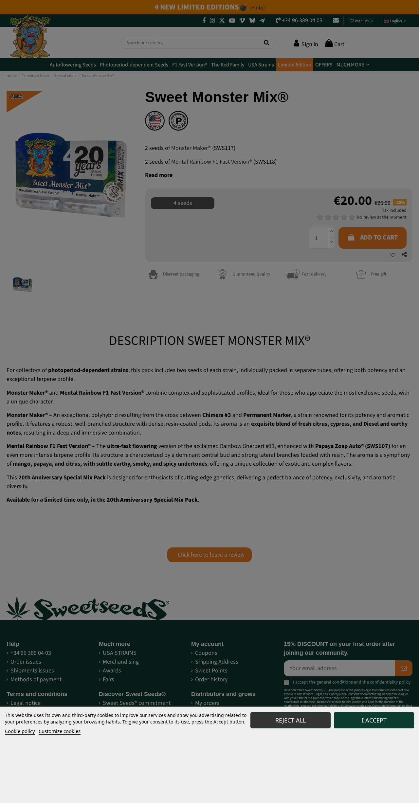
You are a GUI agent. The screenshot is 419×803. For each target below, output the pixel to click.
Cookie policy (20, 731)
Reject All (290, 720)
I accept (374, 720)
